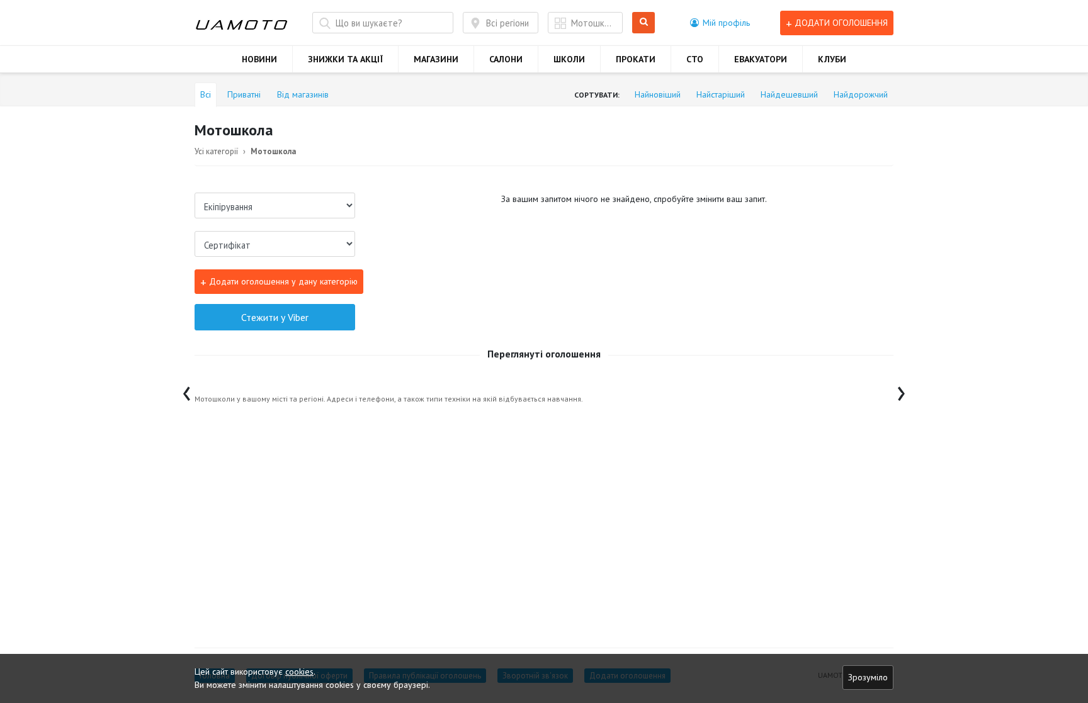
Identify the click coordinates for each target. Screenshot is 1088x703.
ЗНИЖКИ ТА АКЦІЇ (345, 59)
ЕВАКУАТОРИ (760, 59)
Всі (205, 94)
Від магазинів (303, 94)
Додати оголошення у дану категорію (279, 281)
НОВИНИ (259, 59)
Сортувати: (597, 94)
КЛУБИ (832, 59)
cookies (299, 671)
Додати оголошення (837, 23)
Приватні (244, 94)
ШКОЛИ (569, 59)
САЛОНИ (506, 59)
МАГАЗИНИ (436, 59)
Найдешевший (789, 94)
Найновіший (658, 94)
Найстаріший (720, 94)
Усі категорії (216, 151)
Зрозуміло (868, 677)
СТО (694, 59)
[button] (720, 22)
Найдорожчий (861, 94)
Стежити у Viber (275, 317)
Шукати (646, 23)
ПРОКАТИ (635, 59)
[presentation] (186, 390)
